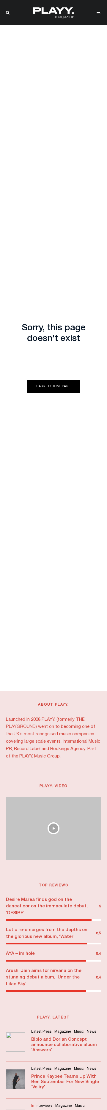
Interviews (44, 1105)
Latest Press (41, 1031)
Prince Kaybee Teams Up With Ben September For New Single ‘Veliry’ (65, 1081)
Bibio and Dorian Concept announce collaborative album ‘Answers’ (64, 1044)
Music (79, 1031)
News (91, 1031)
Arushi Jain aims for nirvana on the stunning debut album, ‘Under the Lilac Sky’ (43, 977)
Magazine (62, 1031)
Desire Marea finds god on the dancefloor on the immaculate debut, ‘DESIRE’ (47, 906)
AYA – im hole (20, 954)
